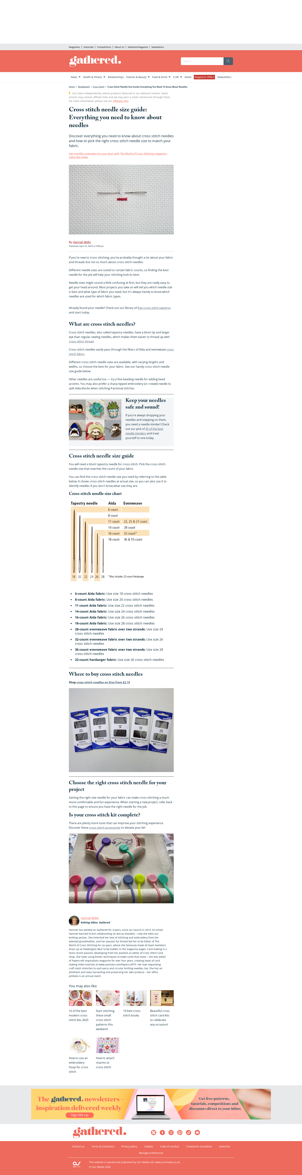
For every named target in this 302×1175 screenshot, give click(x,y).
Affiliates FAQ (120, 101)
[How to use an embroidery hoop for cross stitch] (80, 1045)
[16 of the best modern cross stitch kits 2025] (80, 998)
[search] (228, 61)
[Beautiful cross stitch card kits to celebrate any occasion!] (162, 998)
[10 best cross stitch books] (135, 998)
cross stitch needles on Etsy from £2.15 (103, 682)
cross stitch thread (81, 341)
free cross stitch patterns (154, 308)
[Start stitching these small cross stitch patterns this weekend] (108, 998)
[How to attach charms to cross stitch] (108, 1045)
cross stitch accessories (104, 828)
